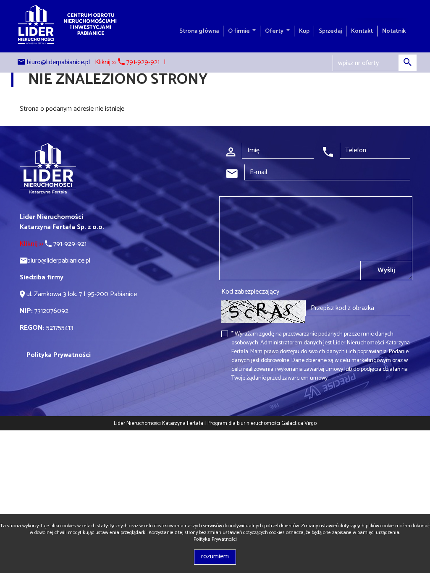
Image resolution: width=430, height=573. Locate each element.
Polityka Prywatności (215, 539)
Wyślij (386, 270)
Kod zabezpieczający (250, 292)
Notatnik (394, 31)
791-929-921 (53, 244)
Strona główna (199, 31)
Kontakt (362, 31)
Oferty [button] (275, 31)
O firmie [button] (239, 31)
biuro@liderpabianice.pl (58, 62)
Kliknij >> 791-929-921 (127, 62)
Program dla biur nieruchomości (244, 423)
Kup (304, 31)
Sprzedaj (330, 31)
